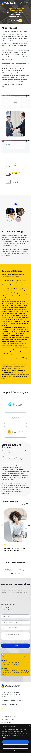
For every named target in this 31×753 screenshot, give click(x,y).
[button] (21, 3)
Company (5, 701)
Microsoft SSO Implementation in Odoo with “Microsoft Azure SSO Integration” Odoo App (14, 550)
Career (13, 701)
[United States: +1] (2, 628)
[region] (15, 738)
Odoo (5, 545)
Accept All (15, 742)
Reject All (15, 750)
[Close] (29, 725)
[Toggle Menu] (27, 3)
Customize (15, 746)
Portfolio (4, 704)
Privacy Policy (14, 704)
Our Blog (20, 701)
